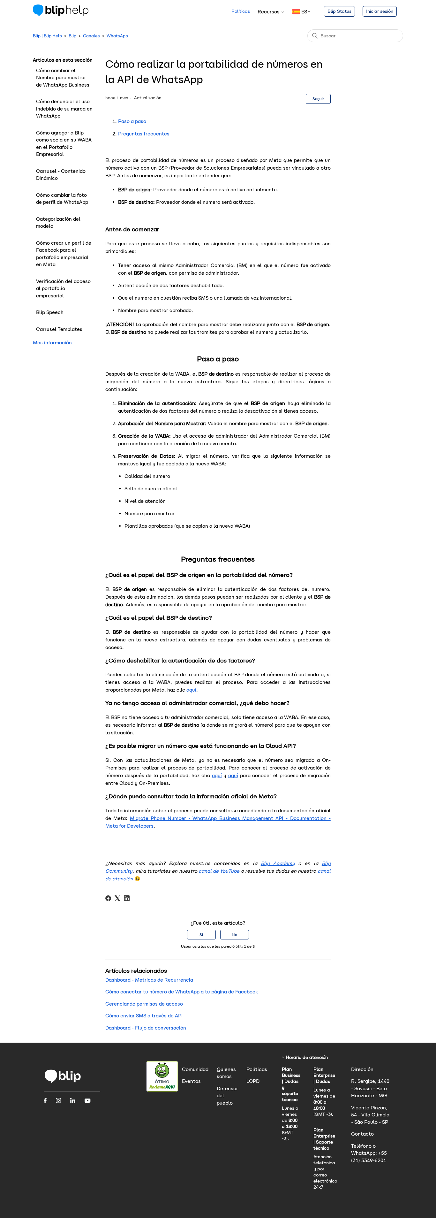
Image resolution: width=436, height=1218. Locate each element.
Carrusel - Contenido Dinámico (61, 174)
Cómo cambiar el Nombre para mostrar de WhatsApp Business (62, 77)
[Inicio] (60, 14)
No (234, 934)
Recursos (269, 11)
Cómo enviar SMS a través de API (144, 1016)
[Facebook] (108, 898)
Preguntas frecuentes (143, 134)
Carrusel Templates (59, 329)
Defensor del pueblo (227, 1095)
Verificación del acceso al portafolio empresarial (63, 288)
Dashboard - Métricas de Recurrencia (149, 980)
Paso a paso (132, 121)
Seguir (318, 98)
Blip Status (339, 11)
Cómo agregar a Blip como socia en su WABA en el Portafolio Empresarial (64, 143)
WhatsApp (117, 36)
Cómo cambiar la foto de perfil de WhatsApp (62, 198)
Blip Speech (50, 312)
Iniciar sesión (379, 11)
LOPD (252, 1081)
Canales (91, 36)
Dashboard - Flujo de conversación (145, 1028)
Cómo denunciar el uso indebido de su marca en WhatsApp (64, 108)
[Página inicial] (63, 1082)
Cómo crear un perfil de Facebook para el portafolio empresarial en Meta (63, 254)
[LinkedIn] (127, 898)
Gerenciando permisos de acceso (144, 1004)
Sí (201, 934)
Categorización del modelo (58, 222)
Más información (52, 343)
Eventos (191, 1081)
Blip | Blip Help (47, 36)
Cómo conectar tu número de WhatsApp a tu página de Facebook (181, 992)
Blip (72, 36)
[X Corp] (117, 898)
